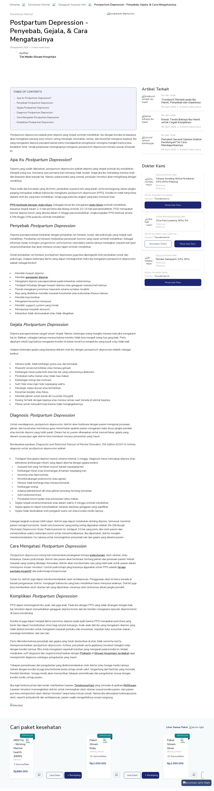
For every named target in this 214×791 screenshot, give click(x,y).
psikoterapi (97, 555)
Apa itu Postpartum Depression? (34, 98)
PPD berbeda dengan (31, 205)
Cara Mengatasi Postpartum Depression (38, 117)
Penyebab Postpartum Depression (35, 102)
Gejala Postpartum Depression (33, 107)
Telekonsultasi (84, 685)
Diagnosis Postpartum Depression (35, 112)
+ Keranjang (74, 775)
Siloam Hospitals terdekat (111, 653)
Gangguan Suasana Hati (72, 4)
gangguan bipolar (36, 277)
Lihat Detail (55, 775)
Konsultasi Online (158, 243)
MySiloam (130, 685)
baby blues (96, 205)
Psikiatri (85, 653)
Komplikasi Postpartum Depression (35, 122)
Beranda (15, 4)
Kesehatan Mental (39, 4)
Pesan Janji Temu (173, 205)
